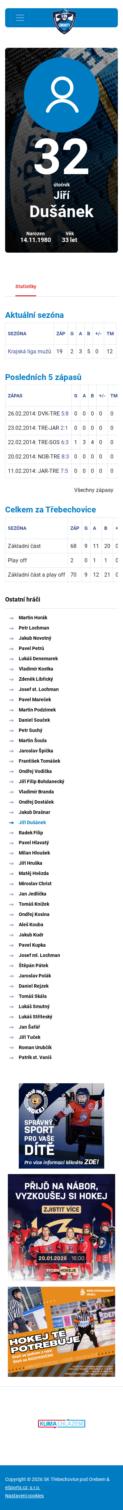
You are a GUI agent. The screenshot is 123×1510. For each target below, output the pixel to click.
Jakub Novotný (35, 638)
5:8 (65, 413)
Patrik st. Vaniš (35, 1057)
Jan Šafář (29, 1027)
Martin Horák (33, 617)
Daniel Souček (34, 720)
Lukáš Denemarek (38, 658)
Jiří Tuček (29, 1037)
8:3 (65, 456)
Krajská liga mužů (29, 351)
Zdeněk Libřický (36, 679)
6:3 (65, 442)
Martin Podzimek (37, 709)
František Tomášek (39, 761)
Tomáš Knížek (34, 904)
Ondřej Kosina (34, 914)
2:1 (64, 428)
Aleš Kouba (31, 924)
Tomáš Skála (33, 996)
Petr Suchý (30, 730)
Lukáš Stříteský (35, 1016)
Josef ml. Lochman (39, 955)
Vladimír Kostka (36, 669)
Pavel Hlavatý (34, 842)
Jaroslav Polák (35, 975)
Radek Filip (31, 832)
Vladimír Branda (36, 791)
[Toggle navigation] (20, 18)
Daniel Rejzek (34, 986)
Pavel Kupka (32, 945)
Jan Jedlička (32, 894)
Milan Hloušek (34, 853)
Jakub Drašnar (34, 812)
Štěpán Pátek (33, 965)
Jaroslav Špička (36, 750)
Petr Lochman (34, 628)
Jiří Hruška (30, 863)
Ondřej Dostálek (36, 802)
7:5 (64, 471)
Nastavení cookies (24, 1495)
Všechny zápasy (93, 490)
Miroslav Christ (35, 883)
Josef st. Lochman (39, 689)
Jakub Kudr (31, 934)
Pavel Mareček (35, 699)
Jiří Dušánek (32, 822)
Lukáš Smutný (34, 1006)
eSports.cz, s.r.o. (22, 1487)
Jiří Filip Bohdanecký (41, 781)
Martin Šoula (33, 740)
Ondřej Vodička (35, 771)
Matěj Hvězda (34, 873)
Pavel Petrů (31, 648)
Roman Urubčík (35, 1047)
